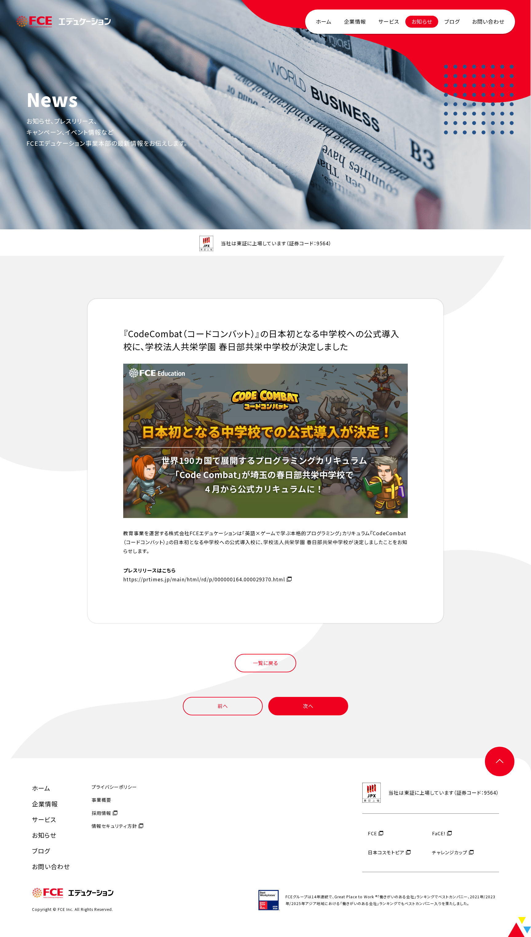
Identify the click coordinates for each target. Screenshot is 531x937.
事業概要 (101, 800)
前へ (223, 706)
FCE (372, 833)
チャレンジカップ (449, 852)
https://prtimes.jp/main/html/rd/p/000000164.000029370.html (204, 579)
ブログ (452, 21)
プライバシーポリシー (114, 787)
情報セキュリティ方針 (114, 826)
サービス (388, 21)
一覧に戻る (265, 662)
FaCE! (439, 833)
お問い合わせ (488, 21)
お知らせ (421, 21)
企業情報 (355, 21)
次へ (308, 706)
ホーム (324, 21)
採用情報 (101, 813)
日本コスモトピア (386, 852)
